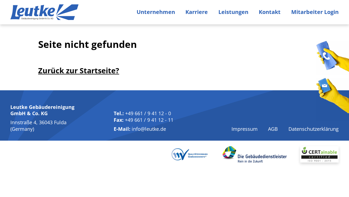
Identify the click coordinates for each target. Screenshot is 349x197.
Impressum (244, 129)
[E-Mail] (332, 99)
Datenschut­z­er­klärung (313, 129)
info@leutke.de (149, 129)
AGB (273, 129)
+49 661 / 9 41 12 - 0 (148, 113)
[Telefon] (332, 58)
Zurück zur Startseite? (78, 70)
